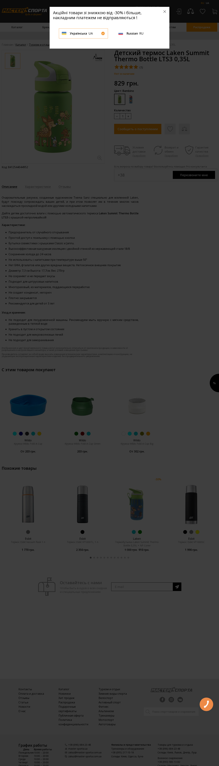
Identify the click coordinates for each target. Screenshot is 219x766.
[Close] (164, 11)
